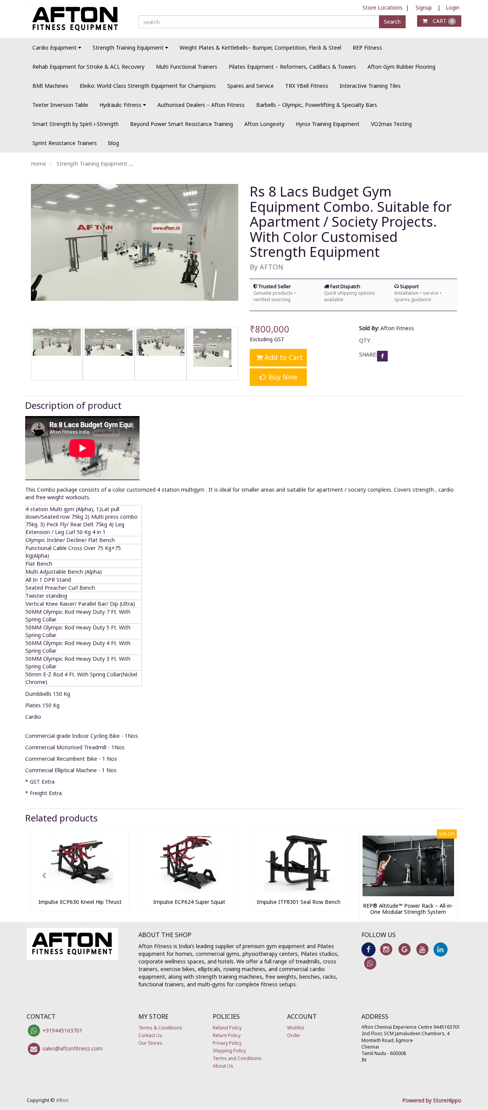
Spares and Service (250, 85)
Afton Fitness (397, 328)
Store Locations (383, 7)
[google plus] (404, 948)
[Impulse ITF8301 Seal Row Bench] (298, 891)
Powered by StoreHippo (431, 1100)
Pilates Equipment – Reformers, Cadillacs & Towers (292, 66)
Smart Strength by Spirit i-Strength (75, 123)
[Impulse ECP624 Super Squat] (189, 891)
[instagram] (386, 948)
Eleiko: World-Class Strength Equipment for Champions (148, 85)
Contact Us (150, 1035)
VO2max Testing (391, 123)
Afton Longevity (264, 123)
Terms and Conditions (237, 1058)
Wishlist (295, 1027)
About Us (223, 1066)
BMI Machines (50, 85)
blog (113, 143)
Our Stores (150, 1043)
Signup (424, 7)
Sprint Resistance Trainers (64, 143)
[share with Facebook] (382, 355)
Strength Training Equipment (91, 163)
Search (392, 21)
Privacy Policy (227, 1043)
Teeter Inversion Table (60, 104)
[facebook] (368, 948)
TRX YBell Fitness (306, 85)
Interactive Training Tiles (370, 85)
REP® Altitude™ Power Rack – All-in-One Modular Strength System (408, 909)
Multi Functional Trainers (186, 66)
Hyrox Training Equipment (328, 123)
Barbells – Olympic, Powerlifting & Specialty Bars (316, 104)
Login (452, 7)
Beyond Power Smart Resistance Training (181, 123)
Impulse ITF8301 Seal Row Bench (298, 901)
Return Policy (227, 1035)
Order (293, 1035)
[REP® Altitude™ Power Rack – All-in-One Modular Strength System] (408, 895)
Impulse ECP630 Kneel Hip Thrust (80, 901)
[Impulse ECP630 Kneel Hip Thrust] (80, 891)
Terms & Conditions (160, 1027)
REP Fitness (367, 47)
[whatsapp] (370, 962)
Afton (62, 1100)
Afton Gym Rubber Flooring (401, 66)
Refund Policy (227, 1027)
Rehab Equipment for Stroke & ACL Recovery (88, 66)
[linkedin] (440, 948)
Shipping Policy (229, 1050)
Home (38, 163)
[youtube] (422, 948)
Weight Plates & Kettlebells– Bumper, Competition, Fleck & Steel (260, 47)
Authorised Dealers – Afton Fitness (201, 104)
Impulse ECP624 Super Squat (189, 901)
